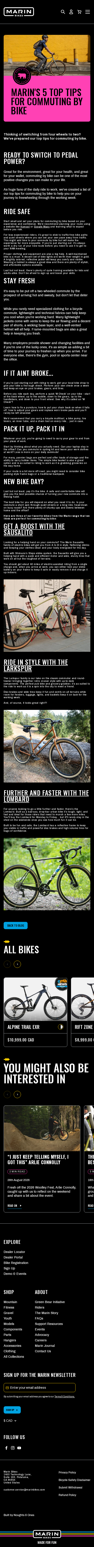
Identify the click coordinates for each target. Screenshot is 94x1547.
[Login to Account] (71, 12)
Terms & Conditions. (65, 1396)
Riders (39, 1307)
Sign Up (9, 1268)
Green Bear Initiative (47, 1302)
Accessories (12, 1346)
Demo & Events (15, 1274)
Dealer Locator (14, 1252)
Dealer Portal (13, 1257)
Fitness (9, 1307)
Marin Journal (45, 1346)
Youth (8, 1318)
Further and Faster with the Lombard (46, 796)
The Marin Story (46, 1313)
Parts (7, 1335)
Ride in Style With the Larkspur (36, 665)
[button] (79, 12)
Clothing (10, 1351)
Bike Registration (16, 1263)
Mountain (10, 1302)
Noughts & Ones (24, 1515)
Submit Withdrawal (70, 1487)
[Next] (17, 964)
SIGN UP (10, 1409)
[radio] (60, 1027)
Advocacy (42, 1335)
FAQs (39, 1318)
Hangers (10, 1340)
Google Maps (42, 226)
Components (13, 1329)
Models (9, 1324)
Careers (41, 1340)
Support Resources (47, 1324)
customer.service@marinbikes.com (24, 1489)
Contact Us (43, 1351)
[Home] (19, 11)
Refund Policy (67, 1495)
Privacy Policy (67, 1472)
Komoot (25, 226)
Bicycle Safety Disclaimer (74, 1480)
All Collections (14, 1356)
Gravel (8, 1313)
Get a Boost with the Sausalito (34, 529)
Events (40, 1329)
